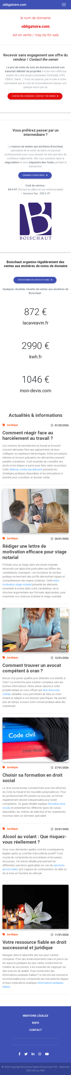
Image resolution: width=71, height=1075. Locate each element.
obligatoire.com (35, 26)
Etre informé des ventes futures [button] (33, 280)
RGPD (35, 1022)
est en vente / (35, 35)
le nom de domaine (35, 18)
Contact (35, 1030)
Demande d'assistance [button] (34, 175)
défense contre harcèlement (25, 469)
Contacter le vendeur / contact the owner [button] (33, 96)
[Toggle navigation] (63, 4)
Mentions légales (35, 1015)
